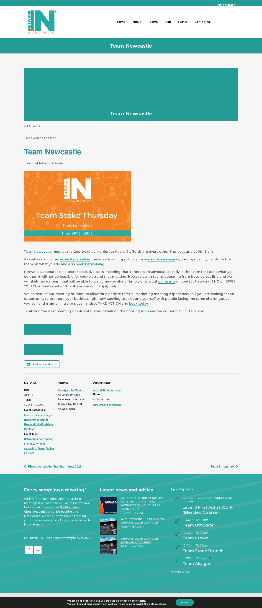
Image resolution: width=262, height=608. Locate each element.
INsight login (226, 5)
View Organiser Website (107, 404)
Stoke (41, 448)
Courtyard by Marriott (71, 390)
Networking (31, 439)
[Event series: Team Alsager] (210, 558)
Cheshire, (31, 511)
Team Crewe (195, 538)
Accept (185, 602)
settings (161, 604)
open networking (90, 264)
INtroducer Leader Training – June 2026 (54, 466)
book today (138, 304)
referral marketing (75, 259)
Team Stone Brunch (203, 550)
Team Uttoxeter (199, 525)
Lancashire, (46, 511)
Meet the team (43, 349)
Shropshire (64, 511)
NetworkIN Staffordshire (107, 390)
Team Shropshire (223, 466)
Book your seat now (47, 329)
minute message (161, 259)
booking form (137, 311)
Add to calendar (42, 364)
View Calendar (180, 572)
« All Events (32, 126)
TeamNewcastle (38, 252)
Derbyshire (32, 516)
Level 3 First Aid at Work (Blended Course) (208, 510)
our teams (166, 281)
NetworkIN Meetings (36, 419)
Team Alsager (197, 563)
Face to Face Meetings (38, 415)
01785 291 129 (40, 538)
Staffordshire (70, 507)
